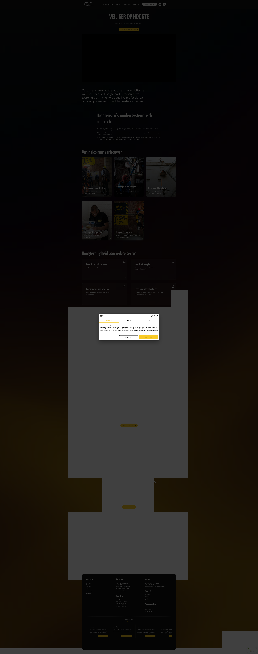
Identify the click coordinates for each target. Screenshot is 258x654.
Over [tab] (149, 320)
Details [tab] (129, 320)
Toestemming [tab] (109, 320)
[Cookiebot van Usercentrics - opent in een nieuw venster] (152, 316)
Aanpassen (128, 337)
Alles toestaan (148, 337)
